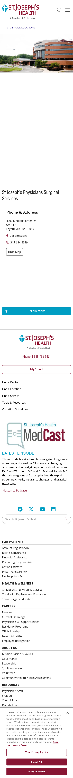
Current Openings (13, 617)
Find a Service (10, 396)
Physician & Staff (12, 691)
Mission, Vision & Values (17, 654)
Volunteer (8, 673)
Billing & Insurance (14, 553)
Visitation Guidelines (15, 409)
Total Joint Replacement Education (24, 594)
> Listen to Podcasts (15, 490)
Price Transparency (14, 572)
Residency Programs (15, 626)
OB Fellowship (11, 631)
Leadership (9, 663)
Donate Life (9, 705)
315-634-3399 (19, 242)
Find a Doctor (10, 382)
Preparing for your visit (17, 562)
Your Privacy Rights (36, 752)
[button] (68, 9)
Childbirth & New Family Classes (22, 589)
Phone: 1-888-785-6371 (36, 356)
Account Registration (15, 548)
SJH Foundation (12, 668)
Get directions (18, 236)
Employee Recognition (16, 641)
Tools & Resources (14, 402)
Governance (9, 659)
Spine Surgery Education (17, 599)
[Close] (67, 712)
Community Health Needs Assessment (26, 678)
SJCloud (7, 696)
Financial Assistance (14, 557)
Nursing (7, 612)
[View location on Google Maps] (36, 283)
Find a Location (11, 389)
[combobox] (36, 519)
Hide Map (14, 252)
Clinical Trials (10, 700)
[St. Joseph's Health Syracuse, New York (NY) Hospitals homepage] (20, 18)
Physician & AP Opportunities (20, 622)
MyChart (36, 369)
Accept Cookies (36, 771)
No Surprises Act (12, 576)
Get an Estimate (12, 567)
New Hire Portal (12, 636)
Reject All (36, 761)
